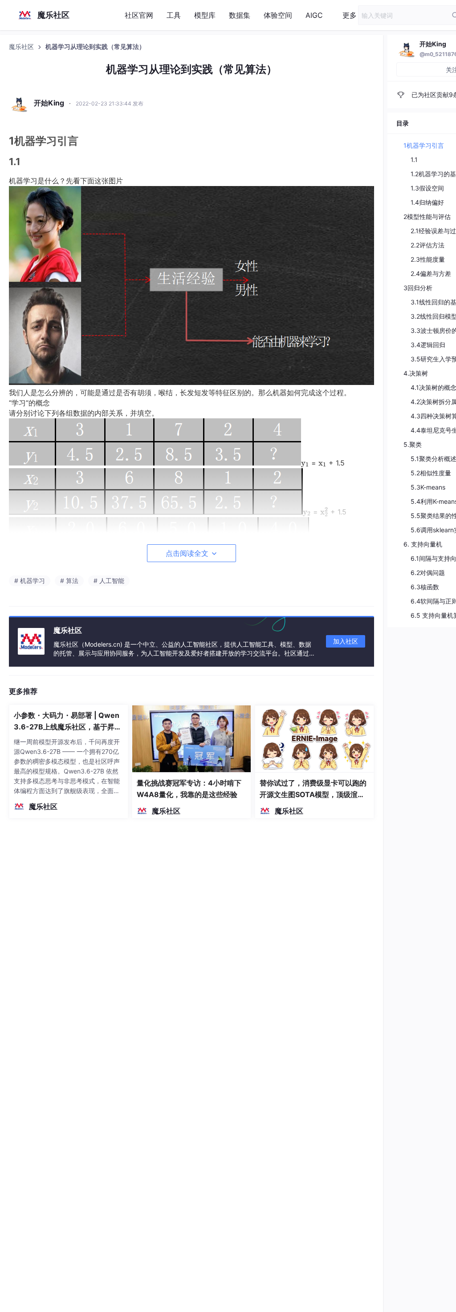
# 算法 (69, 580)
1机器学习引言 (423, 145)
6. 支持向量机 (422, 544)
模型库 (205, 15)
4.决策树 (415, 373)
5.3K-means (428, 487)
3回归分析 (417, 288)
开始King (432, 44)
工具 (174, 15)
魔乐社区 (22, 47)
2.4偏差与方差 (431, 273)
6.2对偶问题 (428, 572)
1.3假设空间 (427, 188)
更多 (349, 15)
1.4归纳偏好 (427, 202)
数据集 (239, 15)
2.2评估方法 (427, 245)
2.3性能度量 (428, 259)
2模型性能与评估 (427, 216)
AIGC (314, 15)
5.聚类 (412, 444)
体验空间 (278, 15)
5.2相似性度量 (431, 473)
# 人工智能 (109, 580)
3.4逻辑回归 (428, 344)
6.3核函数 (425, 587)
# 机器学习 (29, 580)
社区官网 (139, 15)
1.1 (414, 159)
